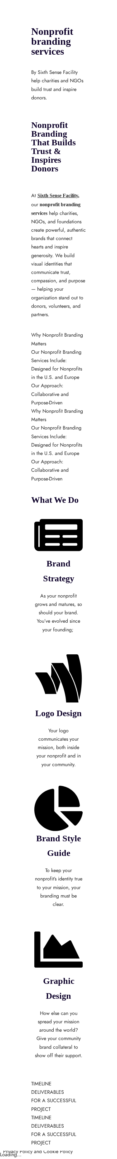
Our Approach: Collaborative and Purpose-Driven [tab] (50, 394)
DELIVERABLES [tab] (47, 1092)
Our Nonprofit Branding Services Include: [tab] (56, 356)
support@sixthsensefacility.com (35, 33)
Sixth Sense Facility (57, 195)
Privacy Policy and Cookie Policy (38, 1151)
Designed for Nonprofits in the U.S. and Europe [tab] (56, 373)
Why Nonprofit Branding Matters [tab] (57, 339)
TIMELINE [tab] (41, 1083)
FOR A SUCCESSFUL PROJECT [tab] (53, 1104)
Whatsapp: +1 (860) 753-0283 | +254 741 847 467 (58, 42)
